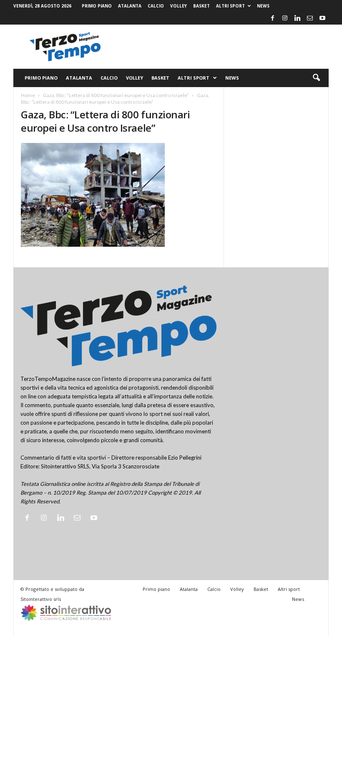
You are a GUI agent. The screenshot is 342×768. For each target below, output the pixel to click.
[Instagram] (285, 18)
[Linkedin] (297, 18)
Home (28, 95)
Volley (178, 6)
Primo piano (97, 6)
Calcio (156, 6)
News (263, 6)
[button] (316, 78)
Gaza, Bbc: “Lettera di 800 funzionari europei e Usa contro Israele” (116, 95)
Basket (201, 6)
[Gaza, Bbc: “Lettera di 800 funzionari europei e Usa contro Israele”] (118, 195)
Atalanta (129, 6)
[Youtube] (322, 18)
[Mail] (310, 18)
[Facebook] (272, 18)
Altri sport (230, 6)
